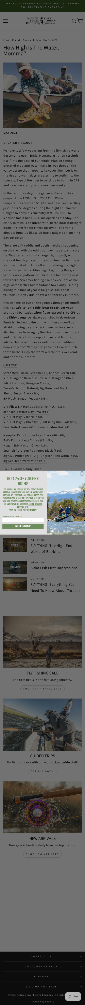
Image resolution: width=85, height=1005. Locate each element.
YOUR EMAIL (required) (11, 516)
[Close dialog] (82, 473)
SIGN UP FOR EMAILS (23, 526)
